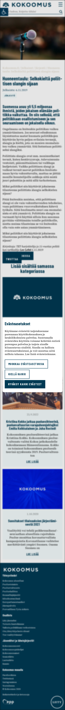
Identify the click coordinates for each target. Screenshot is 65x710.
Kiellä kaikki (17, 374)
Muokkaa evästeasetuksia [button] (26, 364)
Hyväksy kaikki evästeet (25, 384)
